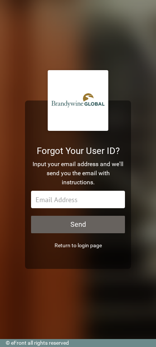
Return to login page (78, 245)
